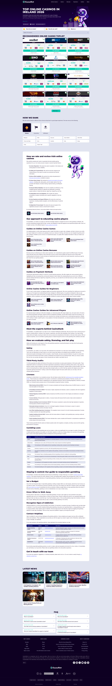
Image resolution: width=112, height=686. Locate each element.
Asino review (33, 70)
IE (23, 662)
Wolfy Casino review (56, 70)
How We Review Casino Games (43, 650)
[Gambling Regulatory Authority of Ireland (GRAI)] (39, 673)
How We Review (84, 646)
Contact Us (84, 644)
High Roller (26, 648)
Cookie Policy (58, 684)
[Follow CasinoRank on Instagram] (77, 662)
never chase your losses (33, 487)
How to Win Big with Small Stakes (65, 646)
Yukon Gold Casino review (34, 88)
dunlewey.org (47, 531)
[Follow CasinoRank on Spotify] (85, 662)
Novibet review (33, 52)
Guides (82, 1)
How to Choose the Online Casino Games (65, 644)
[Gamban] (57, 673)
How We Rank (85, 648)
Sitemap (75, 684)
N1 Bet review (78, 52)
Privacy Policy (85, 650)
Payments (75, 1)
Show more (55, 110)
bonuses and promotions (35, 178)
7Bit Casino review (56, 88)
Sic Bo (43, 646)
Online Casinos (54, 1)
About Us (85, 642)
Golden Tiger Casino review (33, 106)
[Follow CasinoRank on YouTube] (82, 662)
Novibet (27, 642)
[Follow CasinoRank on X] (79, 662)
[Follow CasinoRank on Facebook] (74, 662)
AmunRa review (78, 70)
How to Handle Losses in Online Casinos (65, 650)
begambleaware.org (49, 541)
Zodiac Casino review (78, 106)
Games (62, 1)
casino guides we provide (51, 225)
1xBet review (55, 52)
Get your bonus (33, 50)
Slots (43, 648)
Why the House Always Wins (65, 642)
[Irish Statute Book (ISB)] (49, 673)
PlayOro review (78, 88)
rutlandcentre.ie (48, 534)
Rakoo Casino (27, 650)
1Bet (27, 644)
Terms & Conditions (39, 684)
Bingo (43, 642)
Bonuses (68, 1)
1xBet (27, 646)
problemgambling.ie (49, 527)
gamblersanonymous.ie (49, 538)
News (88, 1)
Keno (43, 644)
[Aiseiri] (68, 673)
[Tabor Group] (62, 673)
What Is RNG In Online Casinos (65, 648)
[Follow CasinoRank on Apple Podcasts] (88, 662)
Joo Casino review (56, 106)
